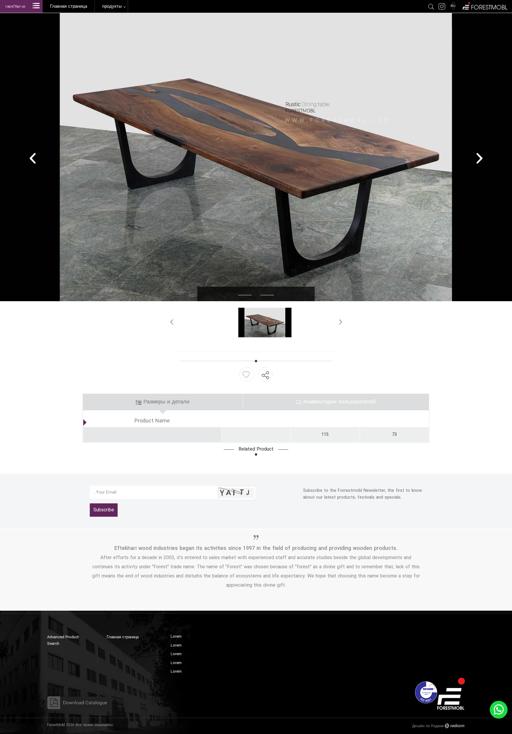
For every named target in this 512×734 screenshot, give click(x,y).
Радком (437, 726)
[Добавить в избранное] (246, 374)
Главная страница (123, 637)
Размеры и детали (165, 401)
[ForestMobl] (485, 5)
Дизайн (418, 726)
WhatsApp (499, 709)
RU (454, 6)
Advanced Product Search (63, 640)
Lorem (176, 636)
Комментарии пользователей (339, 401)
